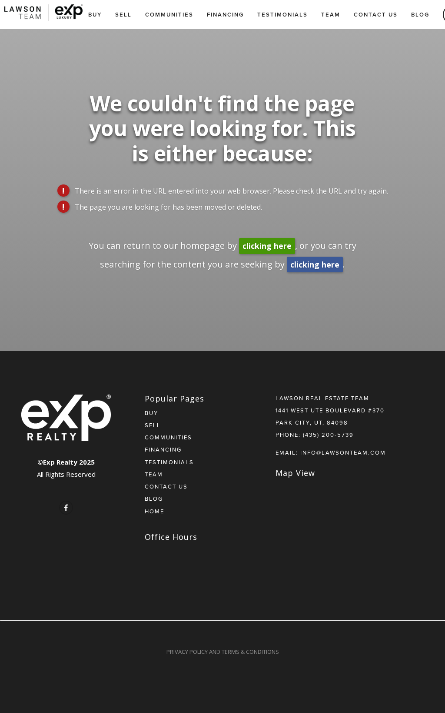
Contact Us (376, 14)
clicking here (267, 246)
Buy (95, 14)
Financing (225, 14)
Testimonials (282, 14)
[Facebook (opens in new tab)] (66, 508)
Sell (123, 14)
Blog (420, 14)
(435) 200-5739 (328, 435)
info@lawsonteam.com (343, 452)
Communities (169, 14)
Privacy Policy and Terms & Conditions (222, 652)
